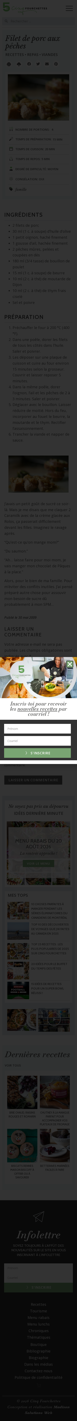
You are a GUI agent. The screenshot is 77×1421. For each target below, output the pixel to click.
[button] (70, 664)
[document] (38, 710)
